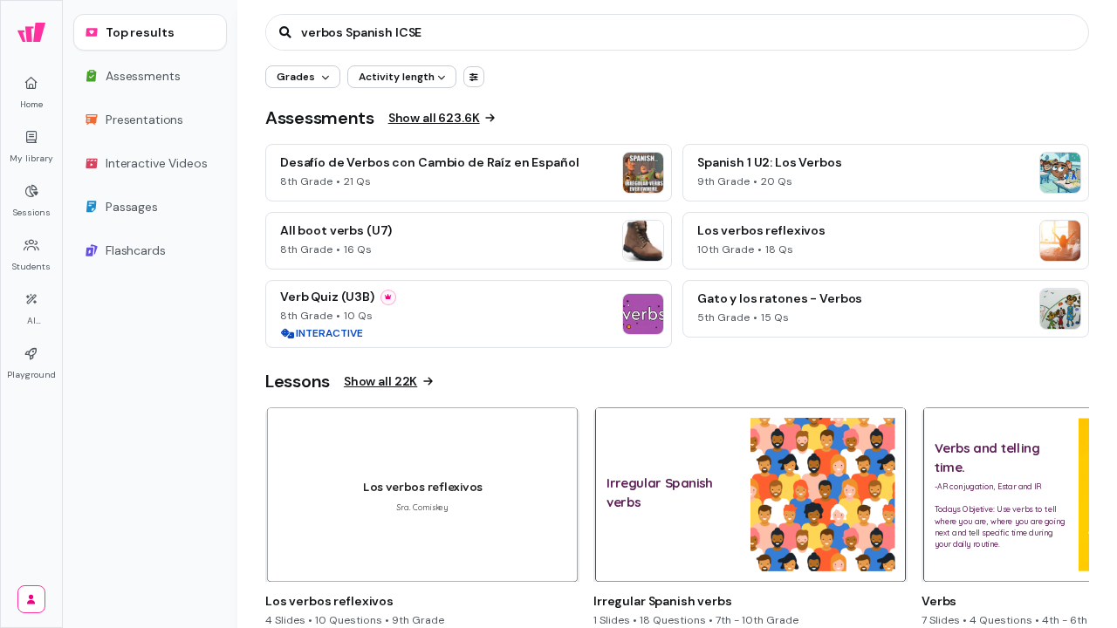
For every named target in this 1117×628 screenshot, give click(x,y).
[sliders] (473, 76)
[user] (31, 599)
